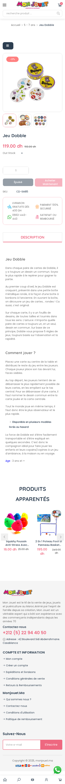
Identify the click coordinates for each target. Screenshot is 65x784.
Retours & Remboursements (23, 685)
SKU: (5, 191)
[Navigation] (4, 5)
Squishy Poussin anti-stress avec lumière (16, 543)
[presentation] (4, 537)
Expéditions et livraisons (20, 672)
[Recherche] (58, 13)
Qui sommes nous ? (18, 699)
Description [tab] (32, 237)
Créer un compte (16, 665)
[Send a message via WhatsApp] (57, 770)
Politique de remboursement (23, 719)
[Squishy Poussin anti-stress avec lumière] (16, 522)
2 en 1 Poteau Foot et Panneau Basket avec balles (48, 543)
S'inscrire (51, 745)
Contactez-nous (16, 706)
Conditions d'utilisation (19, 712)
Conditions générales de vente (25, 678)
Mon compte (13, 659)
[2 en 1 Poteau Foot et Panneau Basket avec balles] (48, 522)
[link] (19, 779)
